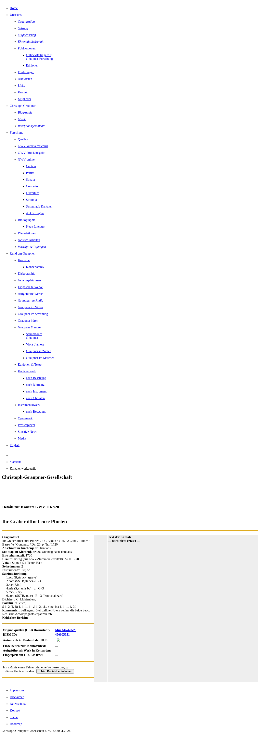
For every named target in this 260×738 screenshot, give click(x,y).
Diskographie (26, 273)
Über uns (16, 14)
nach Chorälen (35, 398)
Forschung (16, 132)
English (15, 445)
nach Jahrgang (35, 384)
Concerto (32, 186)
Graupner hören (28, 320)
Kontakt (23, 92)
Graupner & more (29, 327)
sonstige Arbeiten (29, 240)
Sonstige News (27, 431)
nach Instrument (36, 391)
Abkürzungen (35, 213)
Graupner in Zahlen (38, 351)
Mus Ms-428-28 (65, 630)
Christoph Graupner (22, 105)
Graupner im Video (30, 307)
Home (14, 8)
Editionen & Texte (29, 364)
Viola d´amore (35, 344)
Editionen (32, 65)
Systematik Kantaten (39, 206)
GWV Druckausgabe (31, 152)
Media (22, 438)
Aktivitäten (25, 79)
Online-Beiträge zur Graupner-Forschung (39, 56)
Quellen (23, 139)
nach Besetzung (36, 378)
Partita (30, 173)
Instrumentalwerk (29, 405)
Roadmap (16, 724)
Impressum (17, 690)
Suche (14, 717)
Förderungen (26, 72)
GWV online (26, 159)
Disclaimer (17, 697)
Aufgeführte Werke (30, 293)
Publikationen (27, 48)
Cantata (31, 166)
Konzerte (24, 260)
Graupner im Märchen (40, 358)
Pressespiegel (26, 425)
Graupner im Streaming (33, 314)
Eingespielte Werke (30, 287)
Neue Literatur (35, 226)
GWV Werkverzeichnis (33, 146)
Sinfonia (31, 199)
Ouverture (32, 193)
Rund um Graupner (22, 253)
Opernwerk (25, 418)
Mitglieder (24, 99)
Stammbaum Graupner (34, 335)
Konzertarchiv (35, 267)
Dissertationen (27, 233)
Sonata (30, 179)
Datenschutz (18, 703)
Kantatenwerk (27, 371)
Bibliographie (26, 220)
